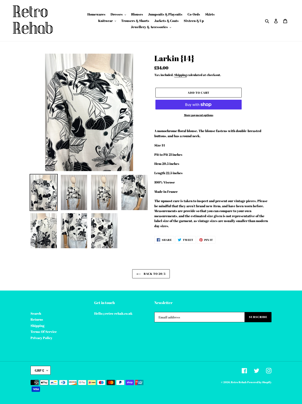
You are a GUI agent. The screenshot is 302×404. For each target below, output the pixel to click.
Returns (37, 319)
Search (36, 313)
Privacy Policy (41, 338)
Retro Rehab (239, 382)
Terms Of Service (44, 331)
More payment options (198, 115)
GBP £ (39, 370)
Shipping (180, 75)
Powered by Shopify (259, 382)
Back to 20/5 (154, 274)
